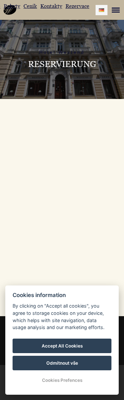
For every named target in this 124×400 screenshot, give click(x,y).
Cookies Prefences (62, 380)
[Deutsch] (101, 10)
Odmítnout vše (62, 363)
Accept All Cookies (62, 346)
